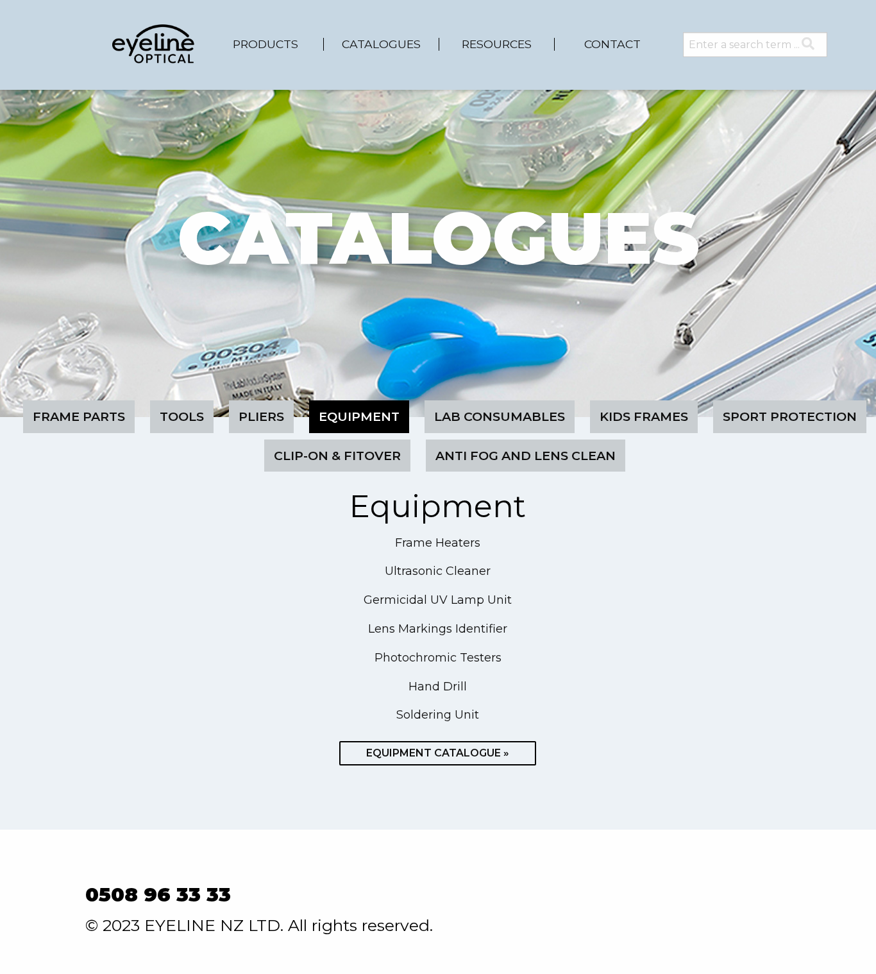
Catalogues (381, 44)
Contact (612, 44)
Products (265, 44)
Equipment (359, 416)
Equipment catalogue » (437, 753)
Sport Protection (790, 416)
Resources (497, 44)
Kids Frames (644, 416)
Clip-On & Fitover (337, 455)
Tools (182, 416)
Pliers (261, 416)
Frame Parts (79, 416)
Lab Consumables (499, 416)
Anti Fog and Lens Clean (525, 455)
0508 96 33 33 (158, 894)
